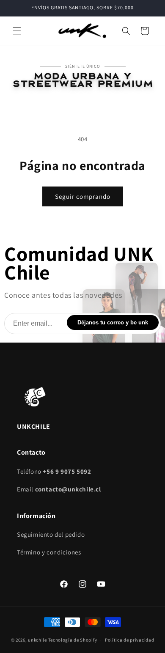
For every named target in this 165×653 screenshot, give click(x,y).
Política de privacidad (129, 640)
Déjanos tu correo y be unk (112, 322)
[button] (17, 31)
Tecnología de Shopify (72, 640)
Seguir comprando (82, 196)
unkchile (37, 640)
